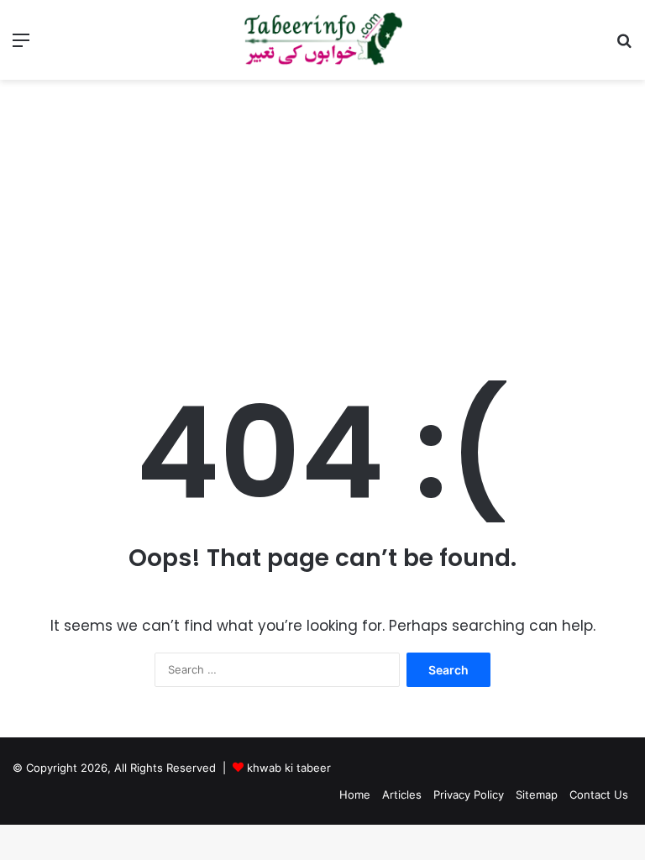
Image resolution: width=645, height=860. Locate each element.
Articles (402, 794)
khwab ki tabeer (289, 767)
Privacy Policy (468, 794)
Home (354, 794)
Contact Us (598, 794)
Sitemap (537, 794)
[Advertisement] (322, 222)
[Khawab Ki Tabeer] (322, 40)
